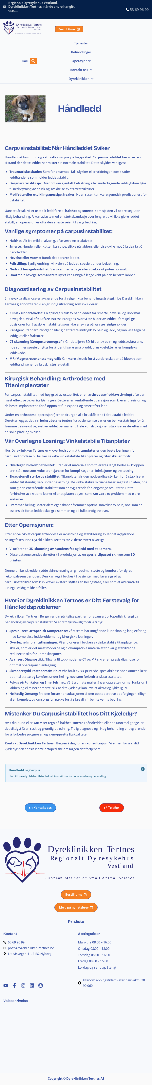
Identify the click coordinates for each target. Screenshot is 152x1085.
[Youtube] (5, 985)
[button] (33, 61)
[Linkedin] (31, 985)
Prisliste (76, 921)
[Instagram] (23, 985)
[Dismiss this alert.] (142, 769)
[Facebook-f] (14, 985)
